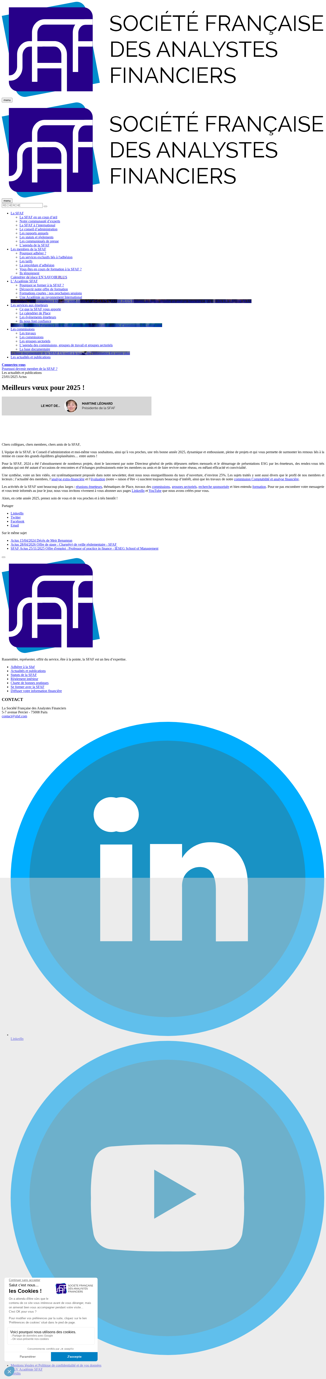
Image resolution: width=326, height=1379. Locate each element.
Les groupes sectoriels (35, 341)
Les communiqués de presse (39, 241)
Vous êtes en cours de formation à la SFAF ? (51, 269)
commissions (161, 487)
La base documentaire (35, 349)
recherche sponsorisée (213, 487)
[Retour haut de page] (3, 557)
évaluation (98, 479)
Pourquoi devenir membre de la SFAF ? (29, 369)
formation (259, 487)
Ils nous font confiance (35, 321)
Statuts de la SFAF (24, 675)
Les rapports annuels (34, 233)
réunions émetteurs (89, 487)
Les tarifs (26, 261)
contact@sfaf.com (14, 716)
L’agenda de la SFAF (34, 245)
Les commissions (31, 337)
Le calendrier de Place (35, 313)
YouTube (155, 491)
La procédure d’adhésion (37, 265)
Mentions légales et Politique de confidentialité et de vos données (56, 1365)
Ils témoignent (29, 273)
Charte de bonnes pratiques (30, 683)
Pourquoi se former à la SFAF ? (42, 285)
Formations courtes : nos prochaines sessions (51, 293)
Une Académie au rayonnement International (51, 297)
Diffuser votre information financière (36, 691)
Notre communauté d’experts (40, 221)
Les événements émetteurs (38, 317)
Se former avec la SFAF (27, 687)
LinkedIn (138, 491)
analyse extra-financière (67, 479)
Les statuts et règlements (36, 237)
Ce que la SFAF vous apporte (40, 309)
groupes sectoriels (184, 487)
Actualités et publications (28, 671)
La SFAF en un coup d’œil (38, 217)
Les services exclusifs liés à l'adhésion (46, 257)
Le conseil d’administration (38, 229)
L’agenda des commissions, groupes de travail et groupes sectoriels (66, 345)
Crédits (16, 1373)
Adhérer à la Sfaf (23, 667)
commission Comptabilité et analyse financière (266, 479)
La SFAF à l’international (37, 225)
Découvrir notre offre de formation (44, 289)
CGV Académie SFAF (27, 1369)
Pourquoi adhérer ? (33, 253)
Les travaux (28, 333)
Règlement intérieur (24, 679)
